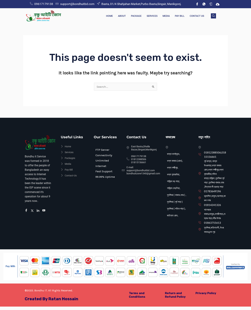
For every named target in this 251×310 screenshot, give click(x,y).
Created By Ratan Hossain (51, 298)
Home (109, 16)
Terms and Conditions (137, 294)
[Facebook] (197, 4)
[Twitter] (33, 210)
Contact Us (197, 16)
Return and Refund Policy (175, 294)
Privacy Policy (206, 293)
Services (152, 16)
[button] (213, 15)
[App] (210, 4)
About (122, 16)
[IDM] (217, 4)
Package (136, 16)
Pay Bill (180, 16)
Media (166, 16)
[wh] (203, 4)
